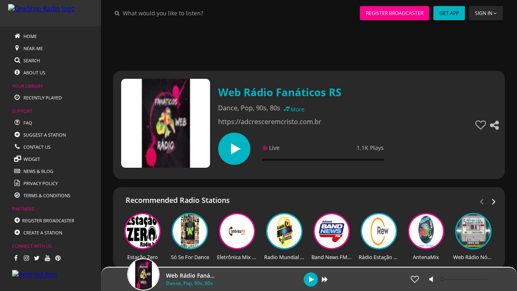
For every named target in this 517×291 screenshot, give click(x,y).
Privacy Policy (40, 183)
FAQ (27, 123)
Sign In (483, 13)
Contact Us (36, 147)
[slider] (465, 279)
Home (29, 36)
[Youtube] (47, 258)
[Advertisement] (309, 44)
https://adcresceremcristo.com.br (270, 121)
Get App (449, 13)
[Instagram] (26, 258)
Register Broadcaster (394, 13)
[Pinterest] (57, 258)
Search (31, 60)
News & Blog (37, 171)
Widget (31, 159)
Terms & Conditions (46, 195)
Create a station (42, 233)
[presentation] (494, 201)
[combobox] (187, 13)
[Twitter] (36, 258)
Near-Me (32, 48)
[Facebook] (15, 258)
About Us (33, 73)
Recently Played (42, 98)
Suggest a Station (44, 135)
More (297, 109)
